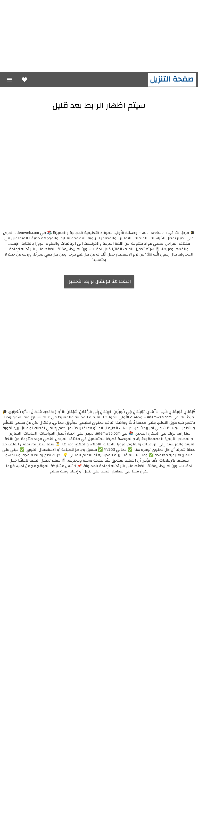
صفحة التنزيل (172, 79)
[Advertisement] (99, 36)
